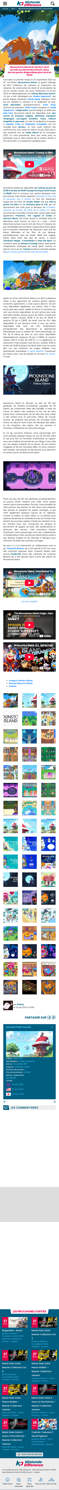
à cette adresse (35, 351)
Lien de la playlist (29, 601)
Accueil (5, 9)
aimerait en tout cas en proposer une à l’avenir (29, 197)
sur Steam (50, 354)
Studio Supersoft (27, 1061)
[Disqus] (29, 1148)
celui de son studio (39, 252)
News (13, 9)
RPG (25, 1064)
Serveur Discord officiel (20, 683)
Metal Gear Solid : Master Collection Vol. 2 (44, 1334)
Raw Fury (18, 1058)
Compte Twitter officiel (21, 680)
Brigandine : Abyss (12, 1330)
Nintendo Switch (22, 1067)
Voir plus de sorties (31, 1454)
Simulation (18, 1064)
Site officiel (11, 1078)
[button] (52, 1027)
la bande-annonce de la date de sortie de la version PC (29, 208)
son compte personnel (17, 252)
